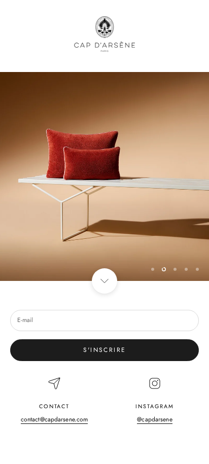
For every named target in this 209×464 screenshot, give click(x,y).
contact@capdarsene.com (54, 419)
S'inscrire (104, 349)
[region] (104, 176)
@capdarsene (154, 419)
